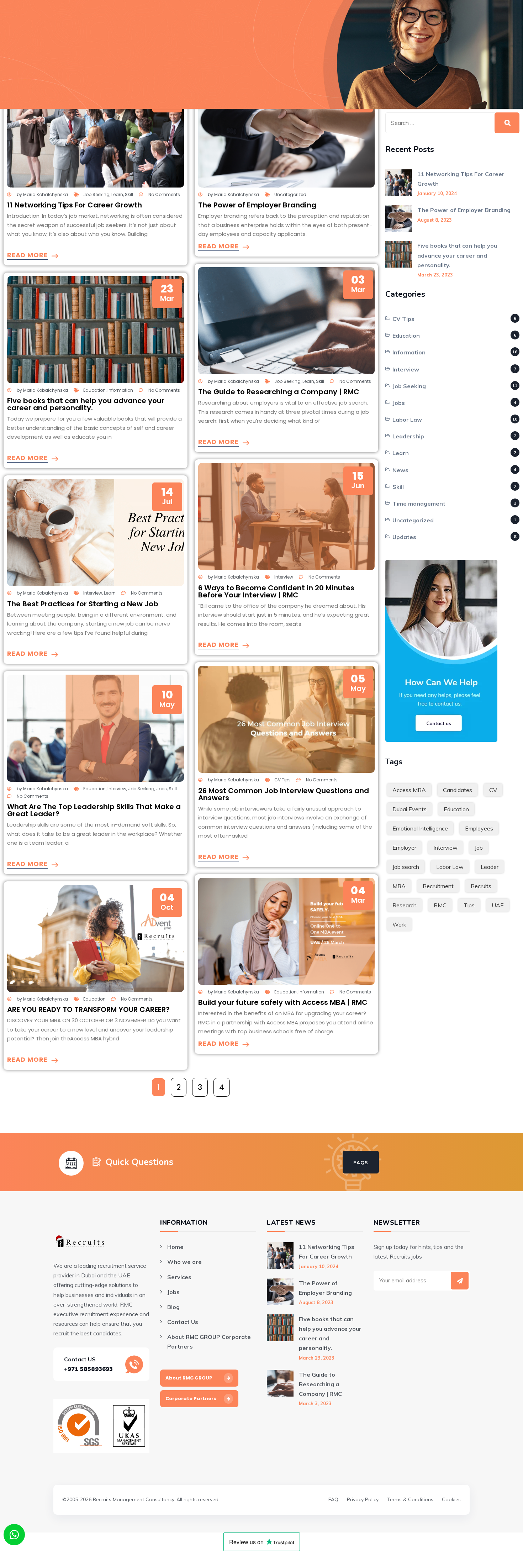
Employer (404, 847)
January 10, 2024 (437, 193)
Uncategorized (290, 194)
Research (404, 905)
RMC (440, 905)
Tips (469, 905)
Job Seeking (96, 194)
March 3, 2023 (315, 1403)
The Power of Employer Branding (257, 205)
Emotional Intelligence (420, 828)
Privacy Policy (363, 1499)
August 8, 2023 (434, 220)
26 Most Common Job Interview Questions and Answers (283, 794)
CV (493, 789)
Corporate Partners (190, 1398)
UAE (498, 905)
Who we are (184, 1261)
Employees (479, 828)
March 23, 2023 (435, 275)
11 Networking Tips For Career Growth (74, 205)
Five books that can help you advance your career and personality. (85, 404)
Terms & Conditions (410, 1499)
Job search (405, 866)
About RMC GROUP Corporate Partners (209, 1341)
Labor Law (407, 419)
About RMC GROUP (188, 1378)
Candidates (457, 789)
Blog (173, 1306)
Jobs (161, 789)
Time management (418, 503)
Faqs (360, 1162)
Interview (92, 593)
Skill (129, 194)
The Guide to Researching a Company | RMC (278, 392)
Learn (117, 194)
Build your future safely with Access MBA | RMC (283, 1002)
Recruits (481, 886)
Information (120, 390)
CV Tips (282, 780)
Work (399, 924)
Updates (404, 536)
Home (175, 1246)
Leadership (408, 436)
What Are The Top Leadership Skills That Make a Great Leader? (94, 810)
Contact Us (182, 1321)
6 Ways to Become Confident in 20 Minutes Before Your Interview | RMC (276, 591)
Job (479, 847)
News (400, 470)
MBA (399, 886)
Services (179, 1277)
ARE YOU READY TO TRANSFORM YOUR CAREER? (88, 1009)
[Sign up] (460, 1280)
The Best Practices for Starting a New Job (82, 604)
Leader (489, 866)
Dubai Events (409, 809)
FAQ (333, 1499)
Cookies (451, 1499)
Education (94, 390)
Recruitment (438, 886)
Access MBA (409, 789)
